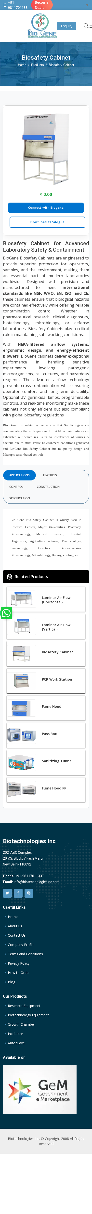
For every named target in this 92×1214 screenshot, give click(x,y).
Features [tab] (50, 475)
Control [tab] (16, 487)
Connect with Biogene (46, 208)
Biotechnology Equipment (28, 1015)
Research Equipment (24, 1005)
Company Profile (21, 944)
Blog (11, 982)
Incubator (15, 1033)
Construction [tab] (48, 487)
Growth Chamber (21, 1024)
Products (37, 65)
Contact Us (17, 935)
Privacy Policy (18, 963)
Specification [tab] (19, 498)
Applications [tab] (19, 475)
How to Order (19, 972)
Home (22, 65)
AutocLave (16, 1043)
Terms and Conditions (25, 954)
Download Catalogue (47, 222)
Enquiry (66, 26)
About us (15, 926)
